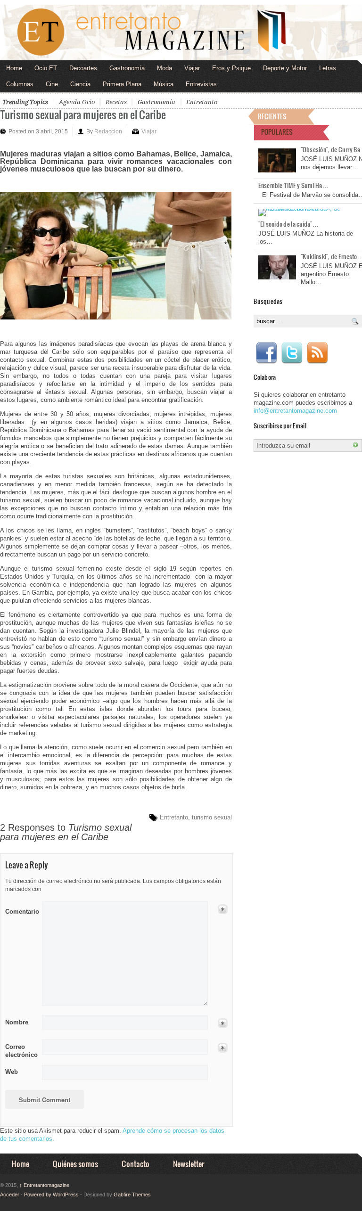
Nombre (16, 1022)
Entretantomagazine (44, 1185)
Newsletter (188, 1163)
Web (11, 1071)
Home (14, 68)
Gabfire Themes (132, 1194)
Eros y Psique (231, 68)
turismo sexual (212, 817)
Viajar (192, 68)
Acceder (9, 1194)
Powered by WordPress (51, 1194)
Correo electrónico (20, 1050)
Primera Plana (122, 84)
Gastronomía (127, 68)
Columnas (19, 84)
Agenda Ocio (77, 102)
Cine (52, 84)
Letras (327, 68)
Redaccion (108, 131)
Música (163, 84)
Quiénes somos (75, 1163)
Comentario (20, 910)
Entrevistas (201, 84)
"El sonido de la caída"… (288, 224)
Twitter (291, 353)
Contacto (135, 1163)
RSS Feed (317, 353)
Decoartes (83, 68)
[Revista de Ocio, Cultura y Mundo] (181, 32)
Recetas (116, 102)
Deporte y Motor (285, 68)
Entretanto (201, 102)
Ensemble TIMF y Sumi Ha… (293, 185)
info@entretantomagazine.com (295, 410)
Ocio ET (45, 68)
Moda (164, 68)
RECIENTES (272, 116)
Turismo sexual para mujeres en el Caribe (83, 114)
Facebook (266, 353)
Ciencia (80, 84)
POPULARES (277, 132)
